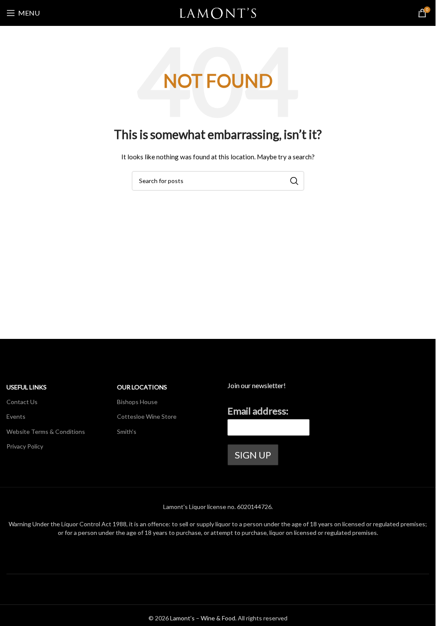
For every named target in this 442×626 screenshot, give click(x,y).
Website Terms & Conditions (45, 431)
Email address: (257, 411)
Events (15, 416)
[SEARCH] (294, 181)
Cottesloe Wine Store (147, 416)
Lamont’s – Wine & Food (202, 618)
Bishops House (137, 401)
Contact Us (22, 401)
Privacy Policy (24, 446)
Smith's (126, 431)
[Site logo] (217, 12)
